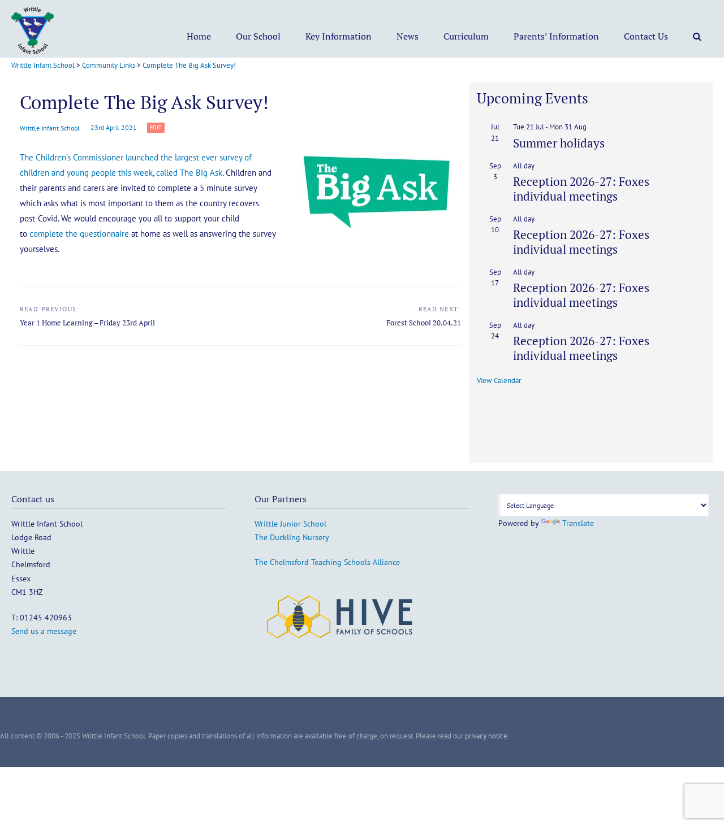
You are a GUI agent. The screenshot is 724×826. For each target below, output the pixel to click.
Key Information (338, 36)
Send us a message (43, 631)
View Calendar (499, 380)
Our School (258, 36)
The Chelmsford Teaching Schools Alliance (327, 562)
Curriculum (466, 36)
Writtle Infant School (50, 128)
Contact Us (646, 36)
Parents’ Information (556, 36)
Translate (578, 523)
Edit (157, 128)
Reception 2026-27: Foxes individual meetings (581, 188)
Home (199, 36)
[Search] (697, 36)
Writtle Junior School (290, 524)
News (408, 36)
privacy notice (486, 736)
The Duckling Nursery (292, 537)
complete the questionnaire (79, 233)
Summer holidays (559, 143)
